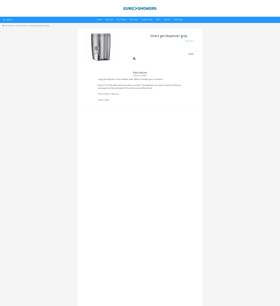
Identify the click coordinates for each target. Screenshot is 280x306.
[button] (134, 58)
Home (99, 19)
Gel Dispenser (22, 26)
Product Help (146, 19)
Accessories (10, 26)
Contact (167, 19)
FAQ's (158, 19)
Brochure (134, 19)
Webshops (178, 19)
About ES (109, 19)
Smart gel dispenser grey (39, 26)
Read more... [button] (190, 41)
